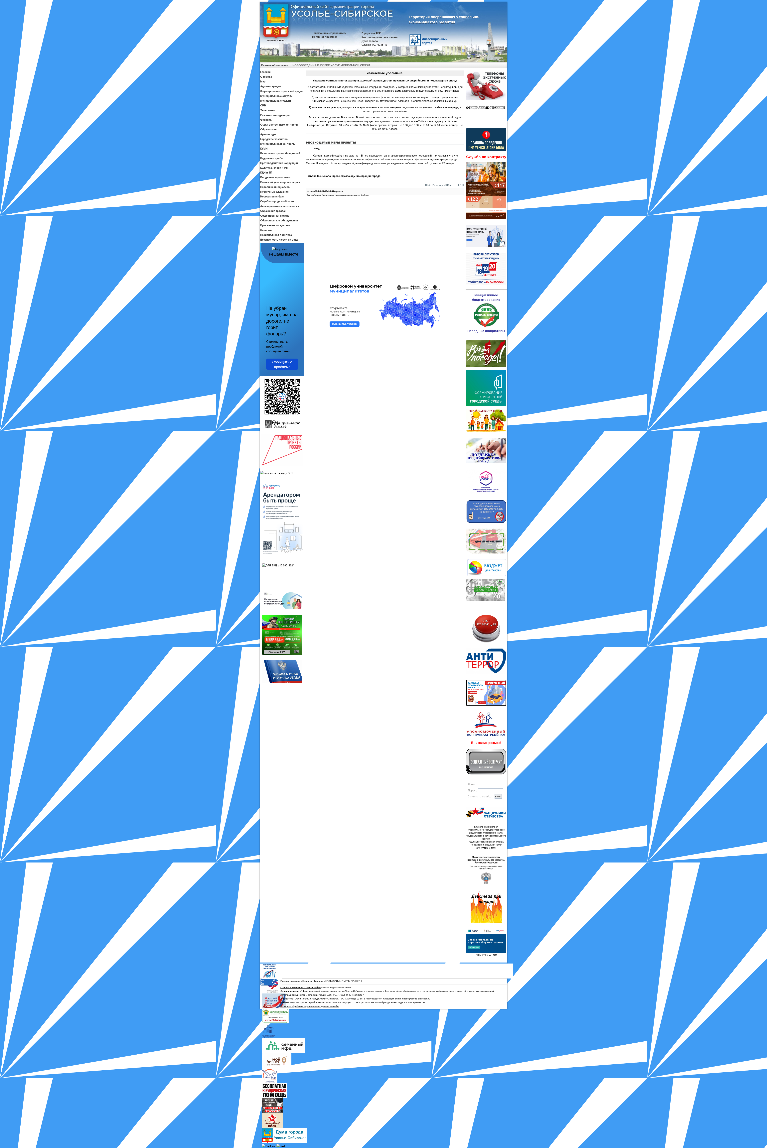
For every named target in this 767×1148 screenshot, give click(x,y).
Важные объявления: (275, 65)
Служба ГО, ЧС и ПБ (374, 45)
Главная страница (290, 980)
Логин (471, 784)
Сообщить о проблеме (282, 364)
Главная (318, 980)
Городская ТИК (371, 33)
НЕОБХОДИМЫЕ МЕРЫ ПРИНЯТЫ (331, 142)
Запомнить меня (478, 796)
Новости (307, 980)
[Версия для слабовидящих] (502, 65)
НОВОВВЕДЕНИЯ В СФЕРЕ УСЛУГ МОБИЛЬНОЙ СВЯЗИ (331, 65)
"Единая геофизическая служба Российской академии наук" (486, 843)
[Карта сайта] (497, 65)
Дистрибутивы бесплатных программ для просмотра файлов (338, 195)
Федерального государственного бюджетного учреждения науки (486, 831)
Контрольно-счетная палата (379, 37)
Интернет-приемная (325, 37)
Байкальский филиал (486, 826)
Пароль (472, 790)
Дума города (370, 41)
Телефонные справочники (329, 33)
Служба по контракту (486, 156)
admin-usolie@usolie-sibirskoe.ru (412, 998)
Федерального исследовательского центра (486, 837)
